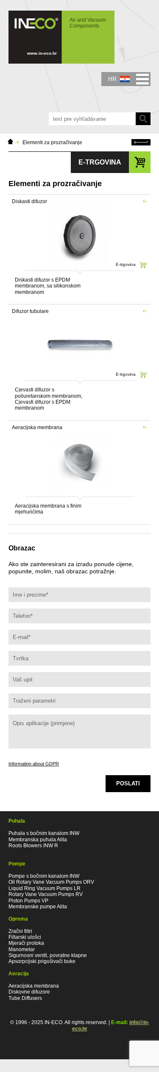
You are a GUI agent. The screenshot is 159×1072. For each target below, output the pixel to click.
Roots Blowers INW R (33, 846)
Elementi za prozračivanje (52, 142)
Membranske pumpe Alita (37, 907)
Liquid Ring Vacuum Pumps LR (44, 888)
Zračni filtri (20, 931)
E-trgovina (126, 264)
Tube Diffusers (25, 998)
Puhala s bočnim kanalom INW (43, 833)
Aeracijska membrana (33, 986)
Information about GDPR (33, 763)
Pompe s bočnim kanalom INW (43, 876)
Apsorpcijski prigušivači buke (41, 961)
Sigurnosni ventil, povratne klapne (47, 955)
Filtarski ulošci (24, 937)
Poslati (128, 783)
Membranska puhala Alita (37, 840)
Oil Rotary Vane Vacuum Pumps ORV (51, 882)
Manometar (21, 949)
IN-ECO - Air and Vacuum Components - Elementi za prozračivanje (57, 33)
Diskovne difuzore (29, 992)
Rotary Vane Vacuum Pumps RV (45, 894)
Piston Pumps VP (28, 901)
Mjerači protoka (26, 943)
